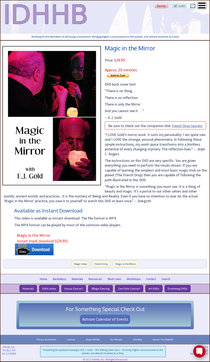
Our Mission (116, 339)
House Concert (73, 288)
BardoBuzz (59, 279)
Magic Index (80, 264)
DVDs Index (49, 288)
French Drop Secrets (187, 125)
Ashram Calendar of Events (105, 319)
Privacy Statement (46, 339)
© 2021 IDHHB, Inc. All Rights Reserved (105, 359)
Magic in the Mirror (125, 264)
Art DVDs (153, 288)
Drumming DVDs (177, 288)
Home (43, 279)
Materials (77, 279)
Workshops (134, 279)
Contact (151, 279)
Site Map (137, 339)
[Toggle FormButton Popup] (199, 351)
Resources (95, 279)
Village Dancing (100, 288)
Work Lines (114, 279)
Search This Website (163, 339)
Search (166, 279)
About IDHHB (92, 339)
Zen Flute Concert (129, 288)
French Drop (101, 264)
